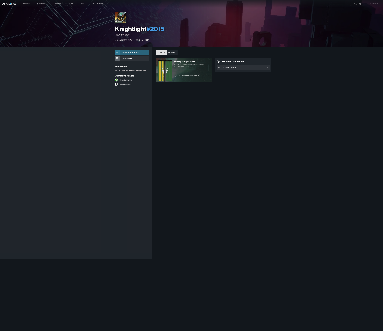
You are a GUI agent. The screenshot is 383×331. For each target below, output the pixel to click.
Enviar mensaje (127, 58)
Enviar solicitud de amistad (130, 52)
